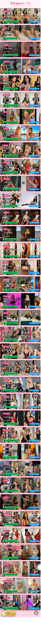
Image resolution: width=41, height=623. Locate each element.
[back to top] (36, 613)
